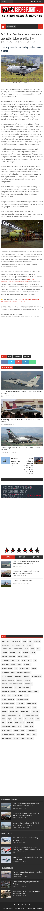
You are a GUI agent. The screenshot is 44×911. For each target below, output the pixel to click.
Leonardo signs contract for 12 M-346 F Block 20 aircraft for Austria (20, 449)
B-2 (29, 707)
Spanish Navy (28, 727)
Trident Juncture (27, 738)
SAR (26, 719)
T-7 (9, 695)
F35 (30, 641)
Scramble (27, 664)
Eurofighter (18, 649)
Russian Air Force (25, 692)
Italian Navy (24, 668)
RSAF (20, 719)
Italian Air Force (18, 645)
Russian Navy (6, 738)
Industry (27, 356)
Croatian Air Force (9, 727)
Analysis (18, 676)
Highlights (17, 356)
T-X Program (31, 703)
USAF (24, 641)
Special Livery (7, 668)
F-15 (18, 660)
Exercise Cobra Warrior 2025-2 (23, 581)
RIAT (3, 695)
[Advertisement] (22, 19)
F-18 (18, 653)
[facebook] (32, 1)
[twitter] (34, 1)
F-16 (26, 649)
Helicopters (6, 649)
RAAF (35, 692)
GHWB (10, 723)
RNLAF (34, 668)
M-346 (32, 649)
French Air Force (8, 660)
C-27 (9, 356)
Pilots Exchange (8, 703)
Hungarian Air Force (22, 688)
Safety (12, 653)
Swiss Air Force (22, 699)
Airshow (37, 641)
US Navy (4, 653)
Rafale (33, 653)
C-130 (34, 707)
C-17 (31, 719)
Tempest (30, 723)
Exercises (5, 645)
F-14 (19, 727)
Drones (4, 711)
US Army (27, 680)
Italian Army (36, 676)
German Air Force (8, 680)
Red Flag (26, 676)
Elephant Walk (19, 730)
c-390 (3, 719)
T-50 (3, 715)
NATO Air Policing (8, 656)
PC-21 (26, 695)
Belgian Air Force (8, 672)
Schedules (28, 684)
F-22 (35, 660)
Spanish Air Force (8, 664)
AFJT (9, 719)
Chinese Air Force (13, 715)
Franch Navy (31, 730)
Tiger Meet (14, 711)
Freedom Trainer (8, 734)
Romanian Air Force (9, 692)
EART (37, 719)
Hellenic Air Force (23, 672)
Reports (29, 645)
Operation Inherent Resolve (12, 684)
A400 (14, 695)
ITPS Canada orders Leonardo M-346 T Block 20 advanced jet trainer (21, 393)
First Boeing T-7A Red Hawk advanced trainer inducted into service (21, 421)
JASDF (20, 695)
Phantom (35, 711)
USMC (23, 660)
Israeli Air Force (8, 699)
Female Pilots (7, 688)
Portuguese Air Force (30, 715)
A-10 (16, 668)
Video (26, 656)
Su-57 (16, 738)
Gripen (25, 653)
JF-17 (16, 723)
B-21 (15, 719)
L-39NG (19, 680)
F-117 (3, 723)
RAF (38, 649)
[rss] (42, 1)
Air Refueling (7, 676)
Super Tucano (20, 707)
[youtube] (37, 1)
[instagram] (40, 1)
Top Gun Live (6, 730)
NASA (28, 734)
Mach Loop (20, 734)
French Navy (25, 711)
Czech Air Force (7, 707)
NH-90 (22, 723)
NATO (20, 656)
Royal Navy (20, 703)
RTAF (34, 734)
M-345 (19, 664)
